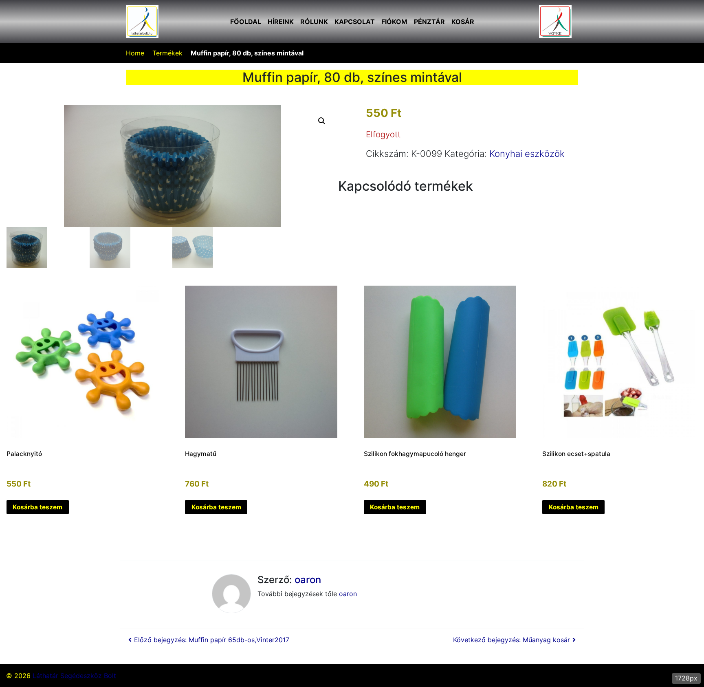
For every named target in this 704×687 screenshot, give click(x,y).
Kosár (462, 22)
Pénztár (429, 22)
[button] (322, 121)
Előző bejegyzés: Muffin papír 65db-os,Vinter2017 (211, 640)
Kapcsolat (354, 22)
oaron (308, 580)
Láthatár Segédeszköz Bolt (74, 676)
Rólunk (314, 22)
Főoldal (245, 22)
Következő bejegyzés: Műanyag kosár (511, 640)
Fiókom (394, 22)
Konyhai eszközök (527, 153)
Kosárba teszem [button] (37, 507)
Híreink (281, 22)
